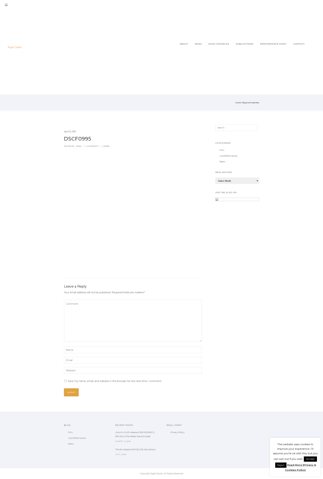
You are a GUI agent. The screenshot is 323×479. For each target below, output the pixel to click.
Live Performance (228, 156)
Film (222, 150)
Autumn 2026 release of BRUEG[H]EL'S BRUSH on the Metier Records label (134, 434)
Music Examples (218, 44)
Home (238, 102)
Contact (299, 44)
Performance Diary (273, 44)
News (198, 44)
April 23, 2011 (70, 131)
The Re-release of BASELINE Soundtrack (135, 449)
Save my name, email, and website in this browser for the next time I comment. (115, 381)
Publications (244, 44)
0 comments (92, 146)
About (184, 44)
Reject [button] (280, 465)
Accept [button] (310, 458)
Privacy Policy (178, 432)
